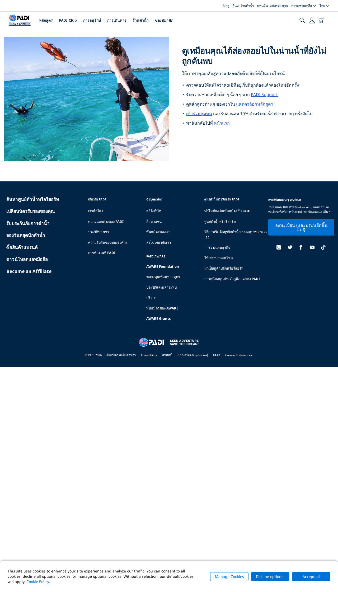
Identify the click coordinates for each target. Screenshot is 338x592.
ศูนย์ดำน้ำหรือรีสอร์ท (220, 221)
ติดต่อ (216, 355)
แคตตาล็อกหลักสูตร (254, 104)
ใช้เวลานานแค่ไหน (218, 258)
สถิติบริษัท (153, 211)
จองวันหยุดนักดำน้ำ (25, 235)
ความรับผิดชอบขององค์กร (108, 242)
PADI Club (68, 20)
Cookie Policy (37, 581)
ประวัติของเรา (98, 231)
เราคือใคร (95, 211)
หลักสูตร (46, 20)
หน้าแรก (222, 123)
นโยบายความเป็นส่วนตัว (120, 355)
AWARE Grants (158, 318)
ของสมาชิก (164, 20)
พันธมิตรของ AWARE (162, 308)
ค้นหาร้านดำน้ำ (243, 5)
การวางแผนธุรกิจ (217, 247)
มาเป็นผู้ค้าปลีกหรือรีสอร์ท (223, 268)
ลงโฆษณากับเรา (158, 242)
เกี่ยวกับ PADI (97, 199)
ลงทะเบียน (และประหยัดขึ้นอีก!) (301, 227)
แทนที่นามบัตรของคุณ (272, 5)
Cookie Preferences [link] (238, 355)
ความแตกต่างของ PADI (106, 221)
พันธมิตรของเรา (158, 231)
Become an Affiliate (28, 271)
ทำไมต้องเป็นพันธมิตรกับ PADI (227, 211)
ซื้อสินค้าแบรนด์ (22, 247)
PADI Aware (155, 256)
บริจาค (151, 297)
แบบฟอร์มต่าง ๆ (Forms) (192, 355)
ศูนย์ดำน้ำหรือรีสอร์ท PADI (221, 199)
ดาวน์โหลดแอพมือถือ (27, 259)
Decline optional (270, 576)
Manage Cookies (229, 576)
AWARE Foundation (162, 266)
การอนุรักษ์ (92, 20)
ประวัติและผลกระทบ (161, 287)
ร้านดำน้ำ (141, 20)
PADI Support (264, 94)
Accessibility (149, 355)
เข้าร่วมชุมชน (199, 113)
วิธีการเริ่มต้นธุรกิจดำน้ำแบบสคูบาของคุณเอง (235, 234)
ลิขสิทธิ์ (167, 355)
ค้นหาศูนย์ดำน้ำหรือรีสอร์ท (32, 199)
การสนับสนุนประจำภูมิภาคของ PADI (232, 278)
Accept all (311, 576)
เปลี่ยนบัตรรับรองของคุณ (30, 211)
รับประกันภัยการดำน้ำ (28, 223)
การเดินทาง (116, 20)
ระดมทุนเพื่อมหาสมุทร (163, 276)
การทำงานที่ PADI (101, 252)
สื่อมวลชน (154, 221)
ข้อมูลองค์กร (154, 199)
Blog (226, 5)
